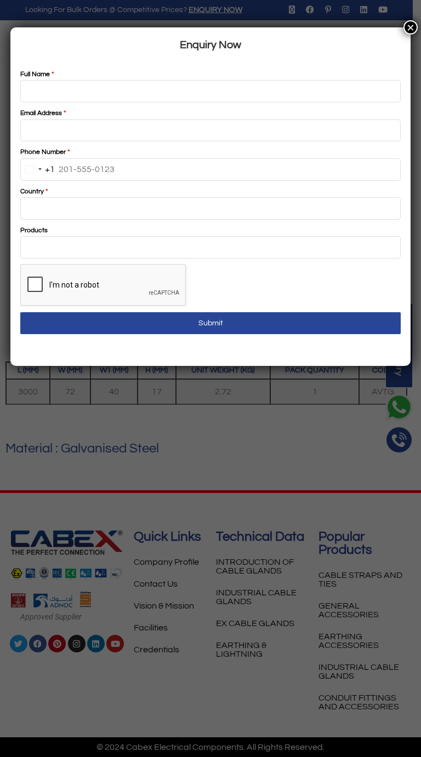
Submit (210, 323)
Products (34, 230)
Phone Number (45, 152)
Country (34, 191)
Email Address (43, 113)
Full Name (37, 74)
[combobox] (38, 169)
